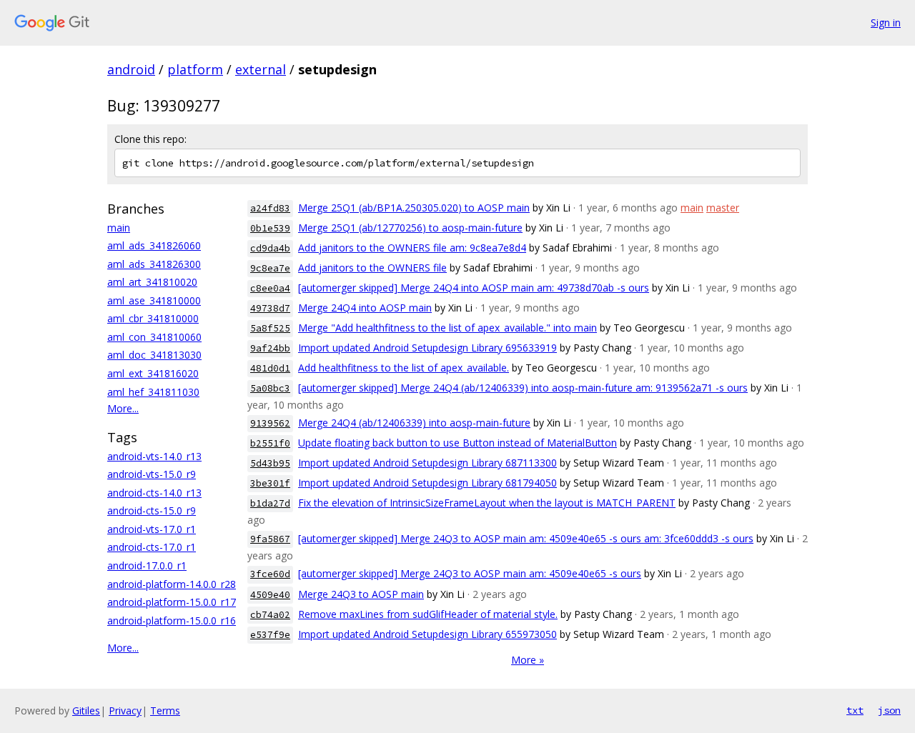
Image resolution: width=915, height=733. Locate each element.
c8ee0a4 (270, 288)
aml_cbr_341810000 (153, 318)
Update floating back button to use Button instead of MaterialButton (457, 442)
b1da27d (270, 503)
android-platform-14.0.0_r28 (171, 584)
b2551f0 (270, 443)
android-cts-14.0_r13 (154, 492)
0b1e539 (270, 228)
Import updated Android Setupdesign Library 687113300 (427, 462)
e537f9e (270, 635)
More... (123, 408)
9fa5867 (270, 539)
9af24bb (270, 348)
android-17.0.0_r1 (147, 565)
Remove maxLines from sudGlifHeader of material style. (428, 614)
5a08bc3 (270, 388)
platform (195, 69)
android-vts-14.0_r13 (154, 456)
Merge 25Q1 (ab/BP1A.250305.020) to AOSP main (414, 207)
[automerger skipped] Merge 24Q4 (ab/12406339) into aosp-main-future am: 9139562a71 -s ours (523, 387)
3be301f (270, 483)
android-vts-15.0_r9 (151, 474)
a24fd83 (270, 208)
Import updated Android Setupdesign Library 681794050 (427, 482)
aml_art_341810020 (152, 282)
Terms (165, 710)
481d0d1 (270, 368)
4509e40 (270, 595)
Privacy (125, 710)
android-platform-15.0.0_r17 (171, 602)
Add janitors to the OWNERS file (372, 267)
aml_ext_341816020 (153, 373)
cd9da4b (270, 248)
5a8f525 (270, 328)
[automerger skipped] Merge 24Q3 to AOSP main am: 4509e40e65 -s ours (469, 573)
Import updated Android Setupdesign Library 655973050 (427, 634)
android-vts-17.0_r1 (151, 529)
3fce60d (270, 574)
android (131, 69)
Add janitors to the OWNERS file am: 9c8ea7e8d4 (412, 247)
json (889, 710)
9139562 (270, 423)
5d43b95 (270, 463)
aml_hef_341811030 (153, 392)
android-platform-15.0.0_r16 (171, 620)
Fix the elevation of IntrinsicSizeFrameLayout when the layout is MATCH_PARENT (487, 502)
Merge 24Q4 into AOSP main (365, 307)
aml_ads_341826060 (154, 245)
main (118, 227)
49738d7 (270, 308)
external (260, 69)
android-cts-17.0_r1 (151, 547)
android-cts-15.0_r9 (151, 510)
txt (855, 710)
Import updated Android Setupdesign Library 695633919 (427, 347)
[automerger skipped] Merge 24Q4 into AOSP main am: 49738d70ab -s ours (473, 287)
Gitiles (86, 710)
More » (527, 660)
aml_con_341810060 (154, 337)
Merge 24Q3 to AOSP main (361, 594)
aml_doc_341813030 (154, 354)
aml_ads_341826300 (154, 264)
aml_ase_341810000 (154, 300)
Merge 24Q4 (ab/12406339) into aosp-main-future (414, 422)
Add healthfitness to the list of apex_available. (403, 367)
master (722, 207)
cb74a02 (270, 615)
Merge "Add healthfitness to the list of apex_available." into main (447, 327)
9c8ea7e (270, 268)
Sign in (886, 22)
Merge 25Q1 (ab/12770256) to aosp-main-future (410, 227)
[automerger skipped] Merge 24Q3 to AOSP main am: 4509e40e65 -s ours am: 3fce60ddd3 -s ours (525, 538)
